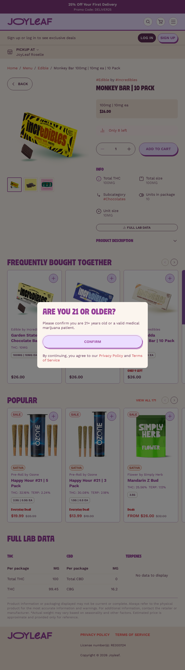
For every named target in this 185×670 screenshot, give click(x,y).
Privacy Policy (111, 356)
